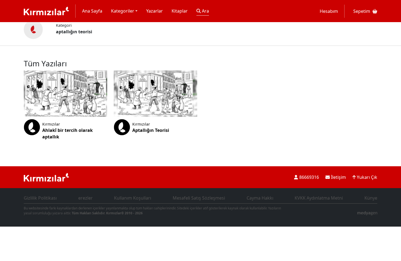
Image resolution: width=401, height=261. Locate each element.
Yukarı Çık (366, 177)
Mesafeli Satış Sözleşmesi (199, 198)
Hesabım (329, 11)
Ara (205, 11)
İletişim (338, 177)
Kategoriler (122, 11)
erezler (85, 198)
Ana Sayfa (92, 11)
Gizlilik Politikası (40, 198)
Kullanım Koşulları (132, 198)
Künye (370, 198)
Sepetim (361, 11)
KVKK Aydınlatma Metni (319, 198)
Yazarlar (154, 11)
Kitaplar (180, 11)
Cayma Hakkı (260, 198)
